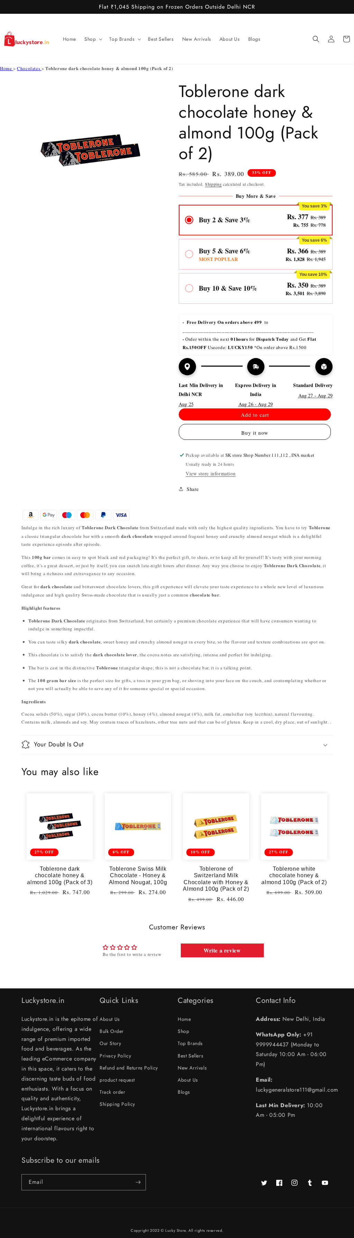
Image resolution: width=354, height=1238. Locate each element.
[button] (92, 39)
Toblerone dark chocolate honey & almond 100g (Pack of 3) (60, 875)
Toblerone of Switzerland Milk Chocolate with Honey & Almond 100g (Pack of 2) (216, 879)
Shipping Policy (117, 1104)
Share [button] (193, 489)
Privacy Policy (115, 1055)
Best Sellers (190, 1055)
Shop (183, 1031)
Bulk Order (112, 1031)
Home (6, 68)
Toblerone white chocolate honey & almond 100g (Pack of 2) (294, 875)
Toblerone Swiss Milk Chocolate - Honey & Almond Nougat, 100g (138, 875)
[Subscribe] (138, 1182)
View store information (210, 473)
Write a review (222, 950)
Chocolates (29, 68)
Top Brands (190, 1043)
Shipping (213, 184)
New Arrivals (192, 1067)
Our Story (110, 1043)
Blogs (184, 1092)
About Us (110, 1019)
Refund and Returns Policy (129, 1067)
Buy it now (254, 432)
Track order (112, 1092)
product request (117, 1079)
